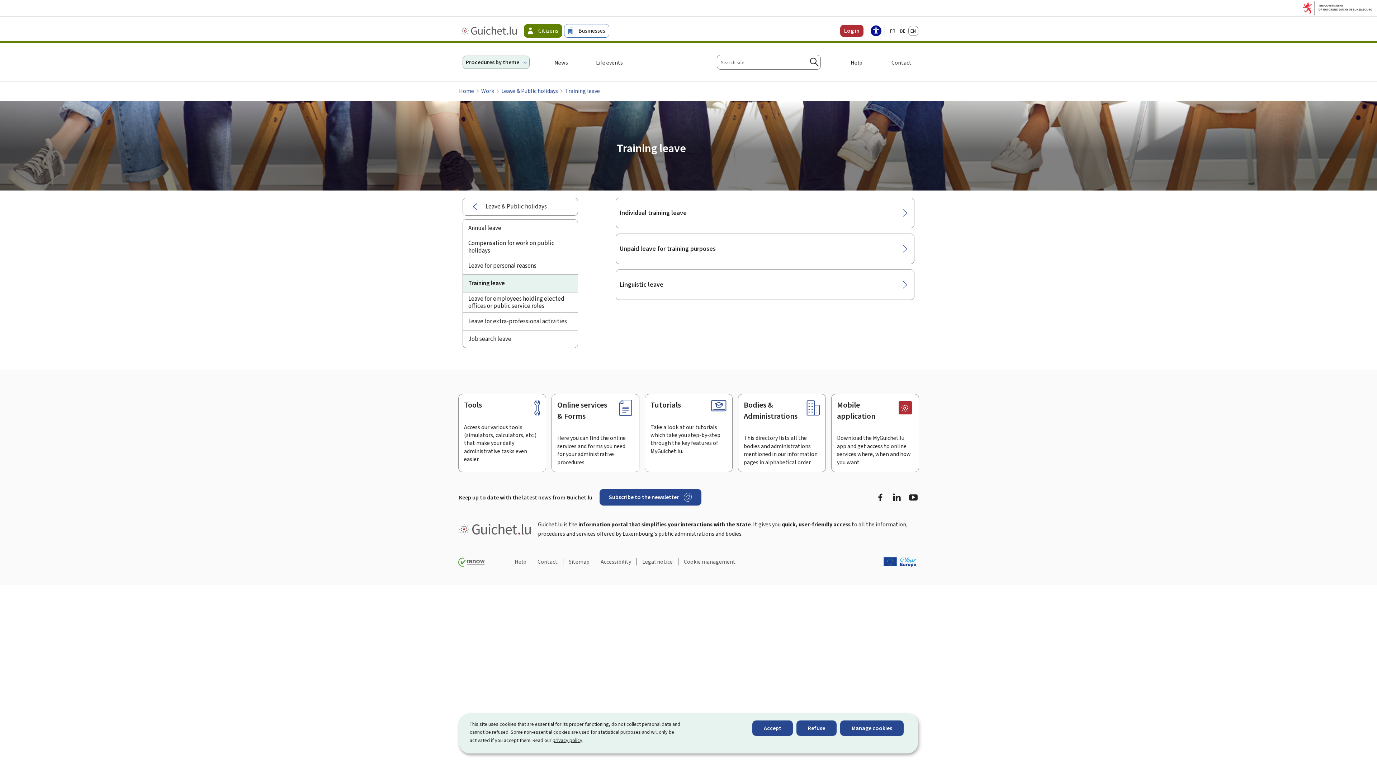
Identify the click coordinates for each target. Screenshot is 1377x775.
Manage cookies (872, 728)
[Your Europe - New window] (900, 562)
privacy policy (567, 740)
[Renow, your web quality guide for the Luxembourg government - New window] (471, 562)
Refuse (816, 728)
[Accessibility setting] (876, 31)
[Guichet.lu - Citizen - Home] (489, 31)
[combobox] (769, 62)
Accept (772, 728)
